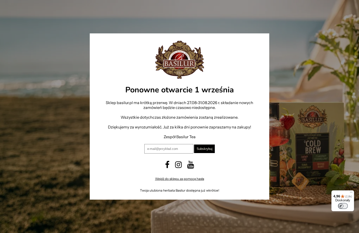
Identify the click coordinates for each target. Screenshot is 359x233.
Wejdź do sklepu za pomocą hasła (179, 179)
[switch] (343, 206)
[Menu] (351, 193)
